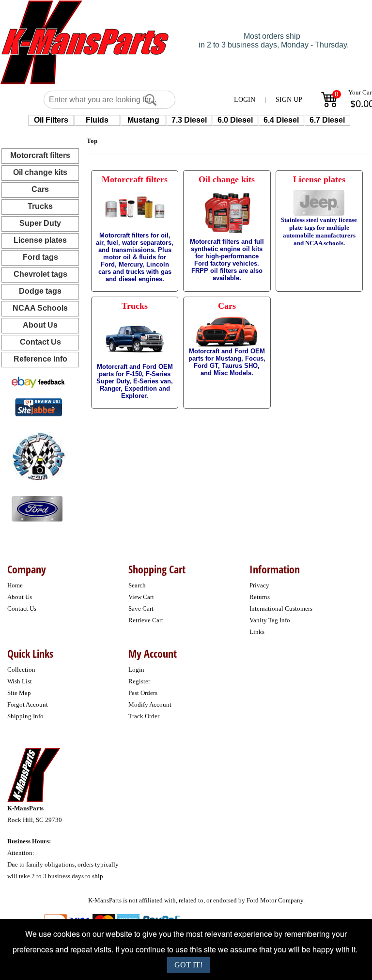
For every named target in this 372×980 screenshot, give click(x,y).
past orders (142, 692)
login (136, 669)
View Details (151, 182)
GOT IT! (188, 965)
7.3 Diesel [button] (189, 120)
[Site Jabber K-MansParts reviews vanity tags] (38, 407)
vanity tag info (269, 620)
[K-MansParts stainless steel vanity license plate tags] (37, 508)
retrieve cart (145, 620)
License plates (40, 240)
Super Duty (40, 223)
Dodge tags (40, 291)
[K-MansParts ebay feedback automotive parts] (38, 381)
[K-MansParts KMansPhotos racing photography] (36, 455)
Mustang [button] (143, 120)
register (139, 681)
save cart (141, 608)
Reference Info (40, 359)
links (256, 631)
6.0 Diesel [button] (235, 120)
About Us (40, 325)
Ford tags (40, 257)
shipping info (25, 716)
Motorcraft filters (40, 155)
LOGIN (244, 99)
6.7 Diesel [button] (327, 120)
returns (259, 597)
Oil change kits (40, 172)
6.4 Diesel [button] (281, 120)
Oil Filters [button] (51, 120)
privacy (259, 585)
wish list (19, 681)
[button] (150, 100)
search (137, 585)
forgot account (27, 704)
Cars (40, 189)
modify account (149, 704)
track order (143, 716)
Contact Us (40, 342)
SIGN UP (289, 99)
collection (21, 669)
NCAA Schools (40, 308)
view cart (141, 597)
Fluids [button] (97, 120)
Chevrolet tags (40, 274)
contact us (21, 608)
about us (19, 597)
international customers (280, 608)
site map (19, 692)
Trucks (40, 206)
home (15, 585)
